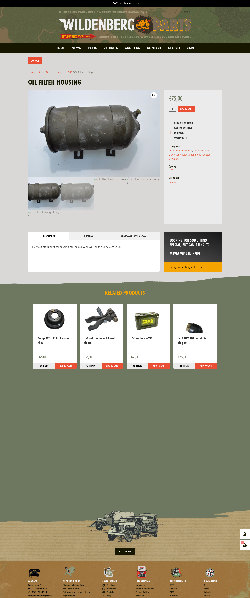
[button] (154, 95)
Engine (172, 181)
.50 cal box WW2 (142, 338)
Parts (92, 48)
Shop (41, 72)
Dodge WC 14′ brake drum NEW (53, 340)
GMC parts (174, 158)
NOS (171, 170)
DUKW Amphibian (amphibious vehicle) (189, 154)
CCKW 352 (174, 150)
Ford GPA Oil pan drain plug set (192, 340)
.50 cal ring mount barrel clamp (99, 340)
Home (60, 48)
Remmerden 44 (35, 585)
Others (49, 72)
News (76, 48)
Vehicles (111, 48)
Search (174, 48)
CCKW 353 (186, 150)
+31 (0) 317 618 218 (37, 592)
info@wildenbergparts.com (186, 267)
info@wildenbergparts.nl (40, 595)
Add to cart (186, 108)
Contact (154, 48)
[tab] (48, 236)
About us (132, 48)
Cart (190, 48)
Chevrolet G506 (63, 72)
